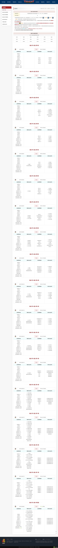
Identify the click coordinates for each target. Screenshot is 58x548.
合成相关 (48, 8)
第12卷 (51, 39)
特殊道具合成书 (4, 24)
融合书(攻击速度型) (5, 12)
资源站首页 (8, 539)
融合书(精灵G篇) (4, 19)
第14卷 (24, 41)
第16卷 (37, 41)
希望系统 (11, 539)
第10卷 (37, 39)
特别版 (51, 41)
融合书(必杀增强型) (5, 14)
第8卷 (23, 39)
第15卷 (31, 41)
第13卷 (17, 41)
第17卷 (44, 41)
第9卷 (30, 39)
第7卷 (17, 39)
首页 (45, 8)
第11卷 (44, 39)
